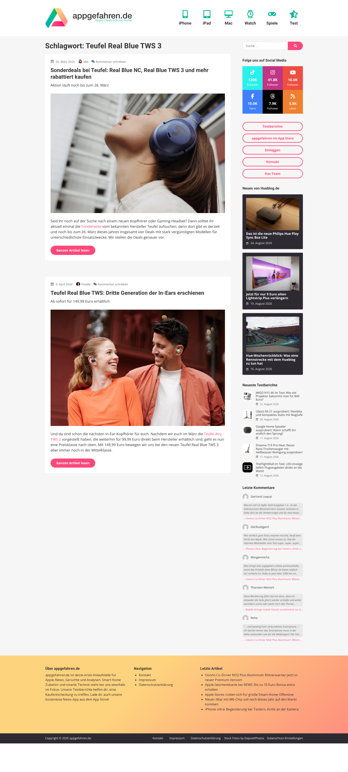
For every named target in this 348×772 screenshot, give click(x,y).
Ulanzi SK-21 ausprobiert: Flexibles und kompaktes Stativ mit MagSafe (279, 413)
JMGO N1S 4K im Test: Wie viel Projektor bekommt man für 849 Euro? (277, 396)
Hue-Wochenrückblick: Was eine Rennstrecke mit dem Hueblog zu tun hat (272, 359)
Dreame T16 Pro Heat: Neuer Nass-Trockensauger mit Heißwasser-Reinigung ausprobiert (279, 449)
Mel (86, 62)
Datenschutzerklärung (156, 684)
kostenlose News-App (62, 699)
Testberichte (273, 126)
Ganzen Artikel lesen (73, 250)
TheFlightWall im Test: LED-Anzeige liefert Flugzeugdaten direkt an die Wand (279, 467)
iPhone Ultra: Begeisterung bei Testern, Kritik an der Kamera (251, 709)
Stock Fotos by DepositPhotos (244, 738)
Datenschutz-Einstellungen (285, 738)
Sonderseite (91, 226)
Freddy (86, 284)
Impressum (147, 680)
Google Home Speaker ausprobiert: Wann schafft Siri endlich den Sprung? (276, 430)
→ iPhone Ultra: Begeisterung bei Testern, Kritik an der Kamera (272, 548)
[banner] (88, 18)
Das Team (273, 173)
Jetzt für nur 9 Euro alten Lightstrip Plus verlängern (267, 296)
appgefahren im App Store (273, 138)
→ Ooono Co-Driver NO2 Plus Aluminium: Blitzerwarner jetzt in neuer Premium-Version (272, 518)
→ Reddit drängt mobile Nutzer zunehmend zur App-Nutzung (272, 609)
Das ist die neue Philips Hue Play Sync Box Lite (272, 236)
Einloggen (272, 150)
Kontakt (272, 162)
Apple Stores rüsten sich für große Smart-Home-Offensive (249, 694)
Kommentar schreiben (111, 62)
